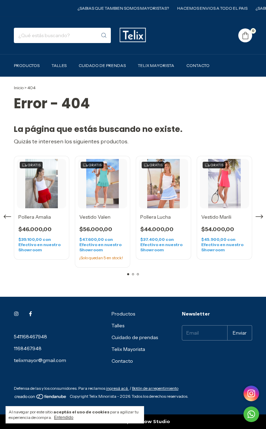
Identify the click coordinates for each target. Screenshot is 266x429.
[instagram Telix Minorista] (16, 314)
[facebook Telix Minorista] (30, 314)
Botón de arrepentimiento (155, 388)
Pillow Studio (153, 421)
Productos (26, 65)
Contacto (198, 65)
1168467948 (28, 348)
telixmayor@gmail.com (40, 360)
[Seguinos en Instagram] (251, 393)
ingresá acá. (117, 388)
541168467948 (30, 337)
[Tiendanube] (41, 398)
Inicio (19, 87)
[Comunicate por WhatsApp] (251, 414)
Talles (59, 65)
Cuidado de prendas (102, 65)
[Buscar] (104, 35)
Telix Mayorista (156, 65)
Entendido (63, 417)
